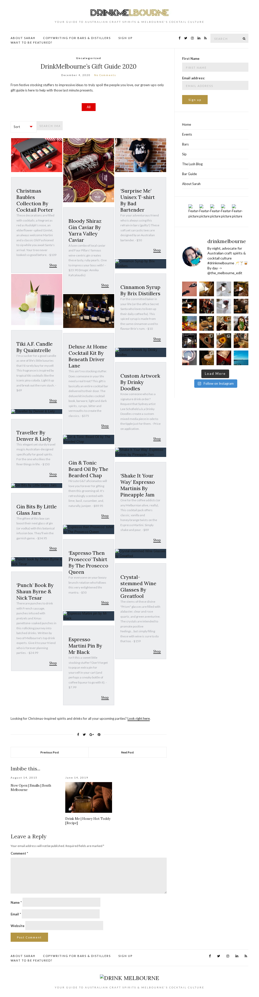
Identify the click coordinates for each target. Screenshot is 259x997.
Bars (185, 144)
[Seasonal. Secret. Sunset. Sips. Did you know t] (224, 357)
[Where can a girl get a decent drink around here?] (241, 306)
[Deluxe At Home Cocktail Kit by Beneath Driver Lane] (88, 311)
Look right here (138, 718)
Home (186, 124)
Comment (19, 853)
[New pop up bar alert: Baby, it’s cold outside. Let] (206, 340)
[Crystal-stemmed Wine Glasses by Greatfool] (140, 553)
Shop (53, 265)
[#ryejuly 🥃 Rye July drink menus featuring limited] (189, 306)
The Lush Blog (192, 164)
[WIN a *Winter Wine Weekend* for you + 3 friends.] (224, 306)
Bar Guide (189, 174)
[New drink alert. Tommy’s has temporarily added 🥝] (241, 323)
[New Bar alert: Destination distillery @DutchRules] (241, 340)
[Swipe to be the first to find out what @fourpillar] (189, 289)
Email (16, 914)
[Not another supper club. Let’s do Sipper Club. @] (224, 323)
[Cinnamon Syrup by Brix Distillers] (140, 263)
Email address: (193, 78)
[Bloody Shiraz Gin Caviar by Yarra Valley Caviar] (88, 170)
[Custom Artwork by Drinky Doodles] (140, 352)
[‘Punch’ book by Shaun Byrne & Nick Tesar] (36, 561)
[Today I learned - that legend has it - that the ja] (189, 340)
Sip (184, 154)
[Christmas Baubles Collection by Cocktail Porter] (36, 155)
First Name (191, 59)
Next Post (127, 752)
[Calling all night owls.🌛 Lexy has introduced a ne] (224, 340)
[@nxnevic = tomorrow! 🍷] (224, 289)
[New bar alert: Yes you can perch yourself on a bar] (241, 357)
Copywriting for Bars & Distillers (77, 38)
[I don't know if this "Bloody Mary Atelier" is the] (189, 323)
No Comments (105, 75)
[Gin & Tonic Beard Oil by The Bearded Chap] (88, 439)
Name (16, 902)
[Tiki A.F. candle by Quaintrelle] (36, 299)
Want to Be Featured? (31, 42)
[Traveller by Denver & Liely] (36, 411)
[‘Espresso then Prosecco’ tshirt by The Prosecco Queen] (88, 529)
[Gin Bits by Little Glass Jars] (36, 485)
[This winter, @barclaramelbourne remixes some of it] (206, 323)
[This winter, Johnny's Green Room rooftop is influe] (241, 289)
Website (18, 926)
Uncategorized (88, 58)
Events (187, 134)
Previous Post (49, 752)
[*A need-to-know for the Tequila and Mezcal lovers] (189, 357)
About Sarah (23, 38)
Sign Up (125, 38)
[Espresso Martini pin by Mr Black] (88, 616)
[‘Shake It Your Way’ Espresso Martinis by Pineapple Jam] (140, 452)
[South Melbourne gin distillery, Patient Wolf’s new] (206, 357)
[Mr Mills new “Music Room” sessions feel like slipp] (206, 289)
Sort (19, 129)
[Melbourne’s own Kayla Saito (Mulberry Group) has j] (206, 306)
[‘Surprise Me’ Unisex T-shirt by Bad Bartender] (140, 155)
